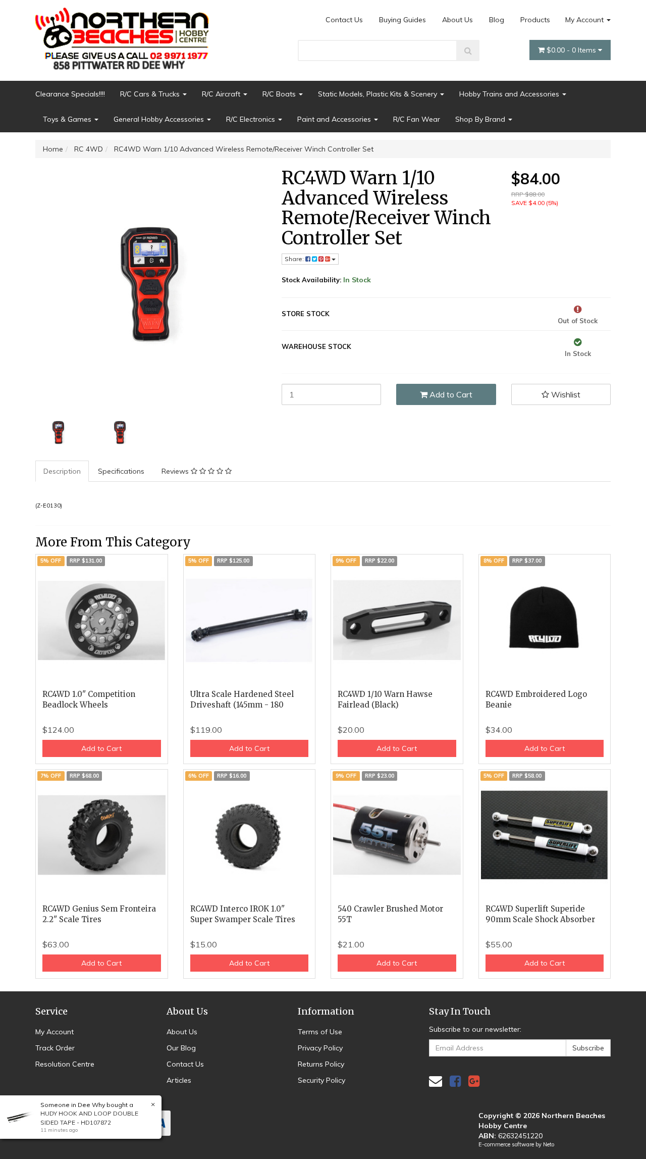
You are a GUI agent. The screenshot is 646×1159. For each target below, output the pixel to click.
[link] (455, 1081)
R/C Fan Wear (416, 119)
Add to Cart (449, 394)
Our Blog (181, 1047)
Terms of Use (320, 1031)
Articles (179, 1080)
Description (62, 471)
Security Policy (321, 1080)
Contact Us (344, 19)
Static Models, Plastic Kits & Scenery (378, 93)
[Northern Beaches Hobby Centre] (125, 34)
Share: (295, 259)
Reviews (176, 471)
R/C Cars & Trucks (151, 93)
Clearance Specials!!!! (70, 93)
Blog (496, 19)
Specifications (121, 471)
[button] (561, 394)
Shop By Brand (481, 119)
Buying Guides (402, 19)
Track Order (55, 1047)
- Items (572, 50)
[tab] (62, 471)
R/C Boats (280, 93)
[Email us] (435, 1081)
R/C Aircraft (222, 93)
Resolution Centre (64, 1064)
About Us (457, 19)
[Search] (468, 50)
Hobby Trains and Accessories (510, 93)
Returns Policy (321, 1064)
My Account (585, 19)
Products (535, 19)
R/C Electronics (251, 119)
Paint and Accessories (335, 119)
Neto (548, 1144)
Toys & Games (68, 119)
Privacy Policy (320, 1047)
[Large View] (58, 433)
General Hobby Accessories (160, 119)
